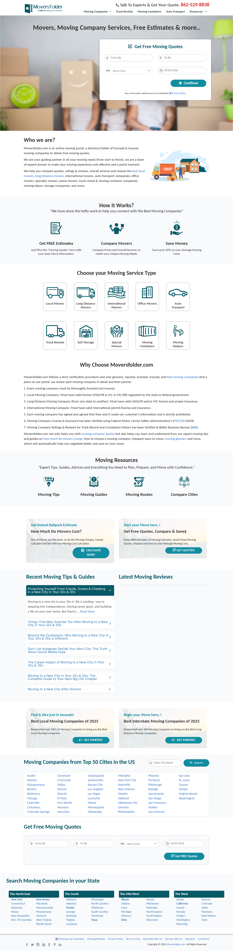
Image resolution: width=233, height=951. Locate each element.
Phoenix (153, 775)
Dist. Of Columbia (21, 920)
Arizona (205, 899)
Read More (87, 611)
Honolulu (63, 812)
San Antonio (156, 812)
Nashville (124, 785)
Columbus (33, 807)
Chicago (32, 798)
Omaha (123, 794)
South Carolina (99, 911)
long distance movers (49, 176)
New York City (127, 780)
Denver (62, 789)
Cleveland (63, 775)
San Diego (154, 798)
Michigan (126, 911)
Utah (204, 920)
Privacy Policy (179, 93)
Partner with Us (173, 939)
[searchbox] (128, 57)
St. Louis (184, 780)
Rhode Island (43, 924)
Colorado (206, 903)
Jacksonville (95, 780)
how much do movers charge (62, 439)
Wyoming (181, 924)
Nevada (180, 911)
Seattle (152, 807)
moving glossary (176, 439)
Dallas (61, 785)
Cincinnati (64, 780)
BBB (194, 427)
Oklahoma (97, 907)
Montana (206, 911)
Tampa (183, 789)
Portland (154, 780)
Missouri (126, 915)
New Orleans (126, 789)
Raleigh (153, 789)
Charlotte (33, 803)
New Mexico (208, 915)
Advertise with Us (152, 939)
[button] (149, 70)
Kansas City (95, 785)
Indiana (125, 903)
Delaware (16, 907)
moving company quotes (98, 434)
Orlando (123, 807)
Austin (31, 775)
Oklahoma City (127, 803)
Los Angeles (95, 789)
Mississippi (97, 899)
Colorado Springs (38, 812)
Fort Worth (64, 803)
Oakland (123, 798)
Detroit (62, 794)
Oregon (180, 915)
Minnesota (152, 903)
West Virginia (43, 920)
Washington (187, 798)
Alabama (71, 899)
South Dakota (154, 915)
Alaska (180, 899)
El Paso (62, 798)
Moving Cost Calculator (71, 939)
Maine (14, 911)
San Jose (184, 775)
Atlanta (32, 780)
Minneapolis (96, 807)
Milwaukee (95, 812)
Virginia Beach (188, 794)
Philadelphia (126, 812)
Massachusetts (44, 907)
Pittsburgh (155, 785)
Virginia (70, 920)
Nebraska (151, 907)
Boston (31, 789)
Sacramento (156, 794)
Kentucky (71, 915)
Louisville (94, 798)
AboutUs (190, 939)
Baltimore (33, 794)
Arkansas (71, 903)
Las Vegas (94, 794)
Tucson (183, 785)
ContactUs (203, 939)
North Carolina (99, 903)
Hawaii (180, 907)
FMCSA (179, 421)
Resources (196, 11)
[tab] (70, 590)
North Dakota (154, 911)
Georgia (70, 911)
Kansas (150, 899)
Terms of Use (133, 939)
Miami (92, 803)
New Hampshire (20, 915)
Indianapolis (96, 775)
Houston (63, 807)
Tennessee (97, 915)
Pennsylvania (43, 911)
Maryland (41, 903)
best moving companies (183, 377)
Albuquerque (36, 785)
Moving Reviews (96, 939)
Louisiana (71, 924)
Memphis (124, 775)
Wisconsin (152, 920)
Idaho (204, 907)
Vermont (41, 915)
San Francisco (157, 803)
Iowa (124, 907)
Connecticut (18, 903)
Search (198, 763)
